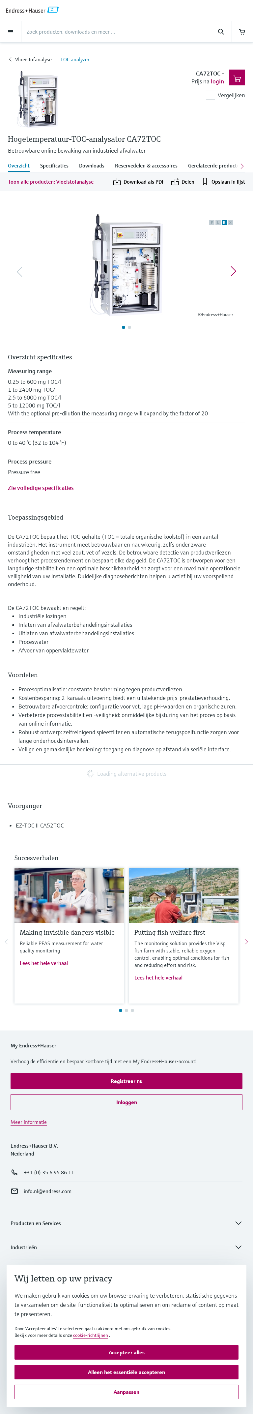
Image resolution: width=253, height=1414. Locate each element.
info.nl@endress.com (47, 1191)
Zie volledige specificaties (41, 488)
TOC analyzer (75, 59)
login (217, 81)
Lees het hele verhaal (44, 963)
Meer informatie (29, 1122)
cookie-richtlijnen (90, 1335)
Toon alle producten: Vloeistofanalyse (51, 181)
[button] (126, 1081)
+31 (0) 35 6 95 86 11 (49, 1172)
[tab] (21, 166)
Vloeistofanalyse (33, 59)
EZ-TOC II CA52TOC (40, 825)
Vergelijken (231, 95)
